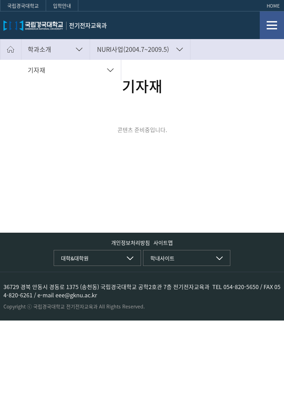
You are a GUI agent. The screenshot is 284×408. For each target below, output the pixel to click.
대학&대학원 (75, 258)
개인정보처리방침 (130, 243)
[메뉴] (272, 25)
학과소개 (39, 49)
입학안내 (62, 5)
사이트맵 (163, 243)
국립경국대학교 (23, 5)
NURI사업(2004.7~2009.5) (133, 49)
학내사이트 (162, 258)
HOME (273, 5)
